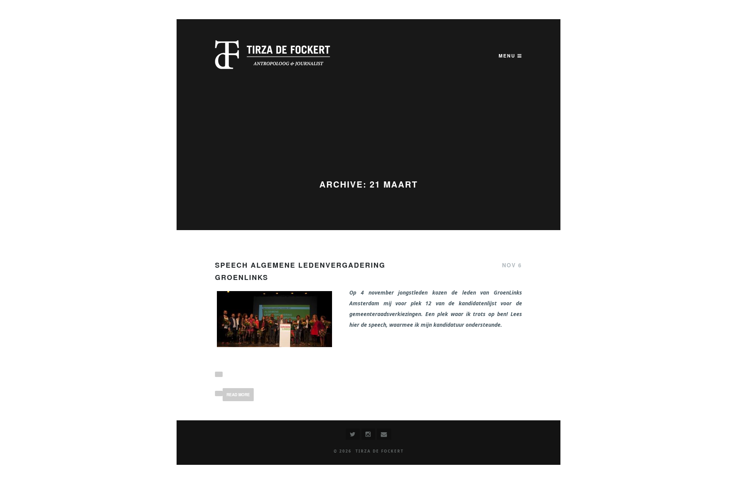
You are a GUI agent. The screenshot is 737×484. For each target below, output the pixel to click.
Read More (238, 394)
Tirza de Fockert (379, 451)
